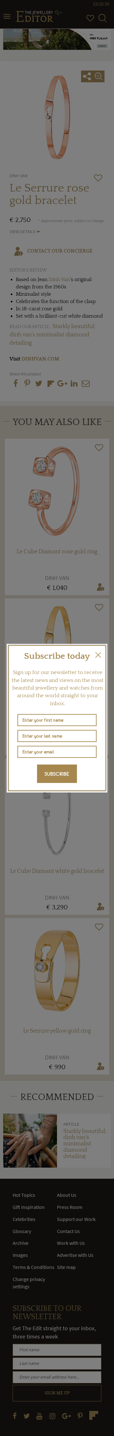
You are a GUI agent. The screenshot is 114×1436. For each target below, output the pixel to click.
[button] (98, 655)
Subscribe (57, 774)
